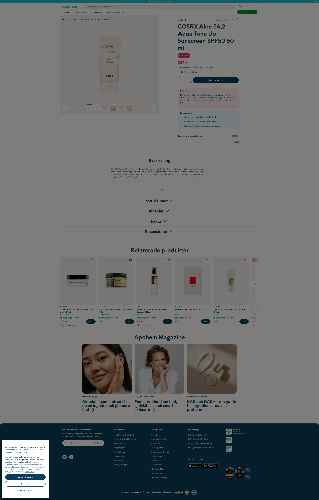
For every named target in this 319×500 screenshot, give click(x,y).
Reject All (25, 484)
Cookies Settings (25, 490)
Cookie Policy (30, 472)
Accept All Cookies (25, 477)
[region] (25, 469)
